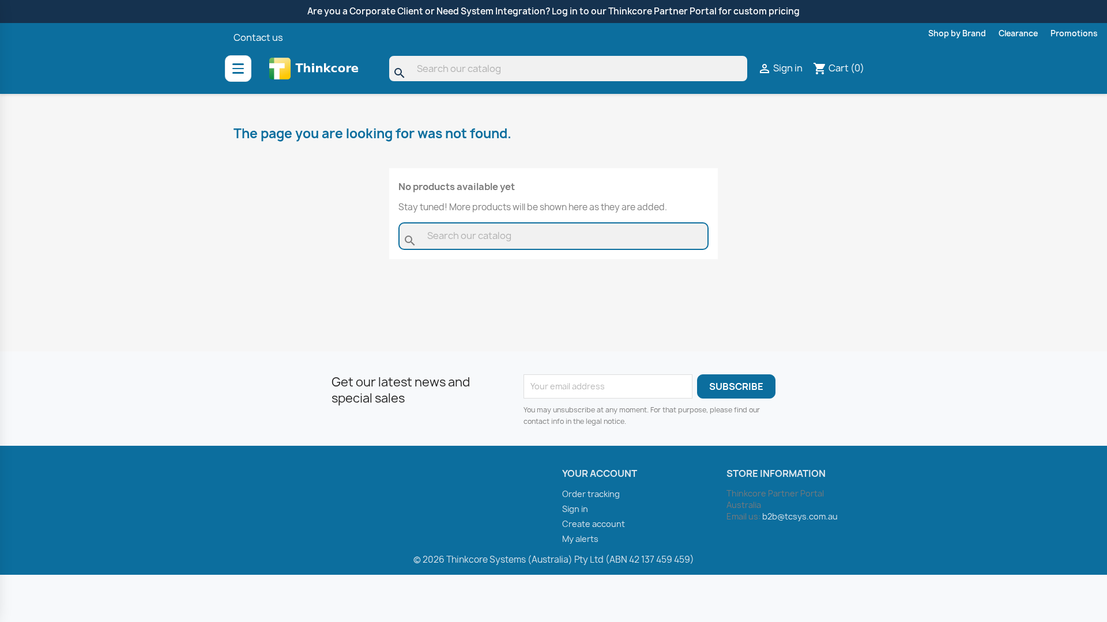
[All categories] (238, 68)
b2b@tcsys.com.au (800, 516)
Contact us (258, 37)
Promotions (1074, 33)
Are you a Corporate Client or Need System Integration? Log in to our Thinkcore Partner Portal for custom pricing (553, 11)
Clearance (1018, 33)
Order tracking (591, 493)
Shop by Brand (957, 33)
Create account (593, 523)
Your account (599, 473)
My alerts (580, 538)
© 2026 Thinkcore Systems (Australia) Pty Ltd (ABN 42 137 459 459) (553, 559)
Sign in (575, 508)
